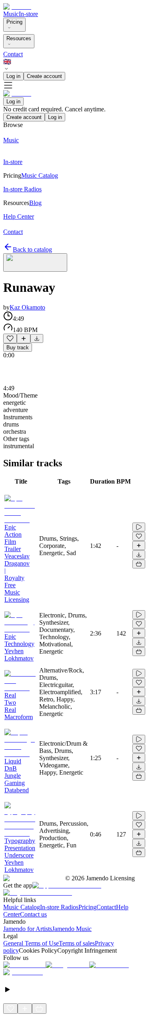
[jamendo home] (17, 6)
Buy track (17, 347)
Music (11, 13)
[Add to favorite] (10, 338)
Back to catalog (32, 249)
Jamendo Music (72, 928)
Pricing (14, 22)
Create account (44, 76)
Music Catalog (21, 907)
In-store (28, 13)
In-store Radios (59, 907)
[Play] (35, 262)
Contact (13, 54)
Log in (13, 76)
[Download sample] (36, 338)
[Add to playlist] (23, 338)
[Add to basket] (138, 564)
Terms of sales (77, 943)
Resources (18, 38)
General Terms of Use (31, 943)
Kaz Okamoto (27, 307)
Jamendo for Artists (27, 928)
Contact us (33, 914)
